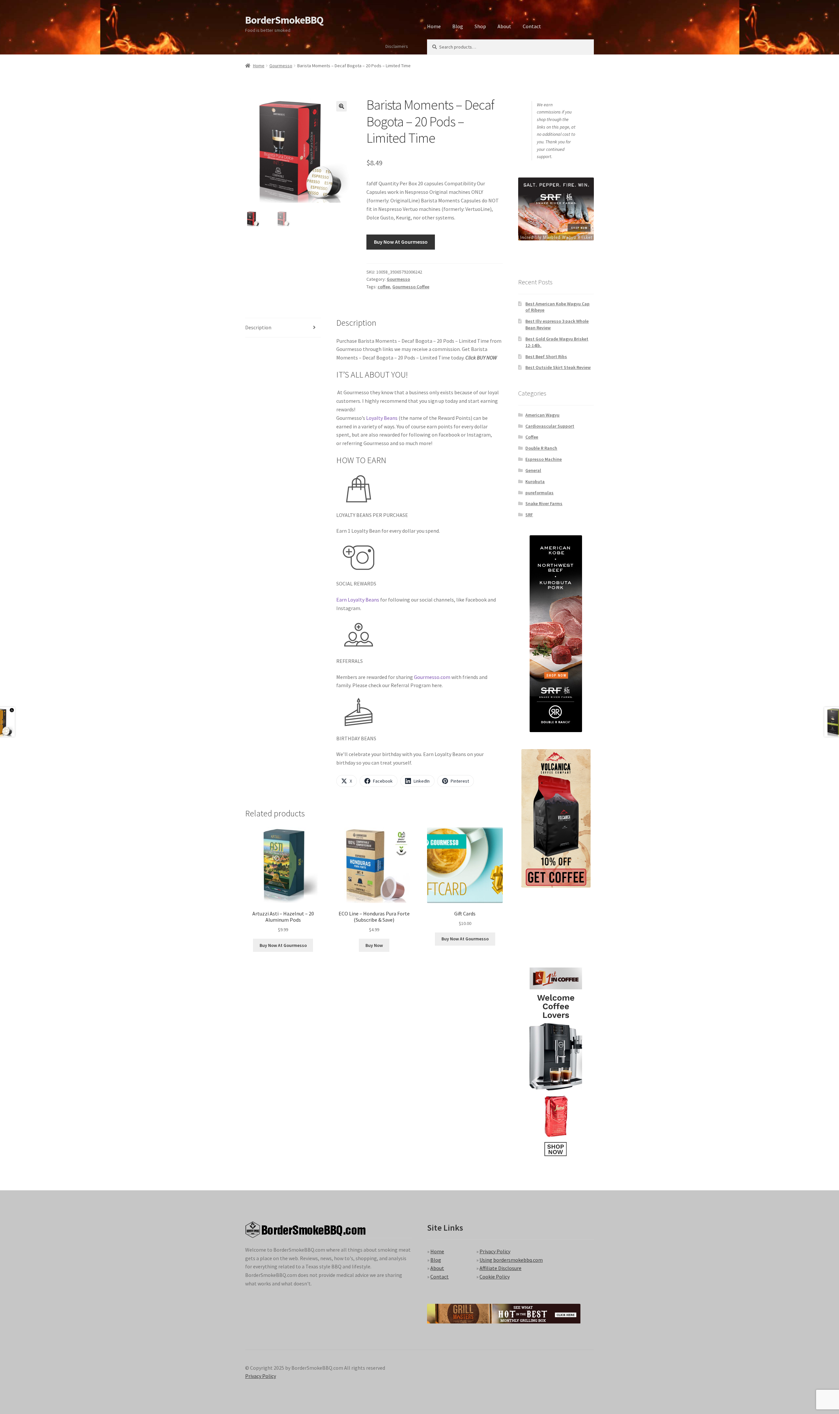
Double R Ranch (541, 448)
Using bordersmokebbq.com (511, 1260)
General (533, 470)
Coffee (531, 437)
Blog (457, 26)
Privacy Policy (494, 1251)
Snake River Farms (543, 503)
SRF (529, 515)
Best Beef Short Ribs (546, 356)
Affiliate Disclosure (500, 1268)
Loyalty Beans (382, 418)
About (504, 26)
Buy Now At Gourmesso (401, 241)
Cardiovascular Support (549, 426)
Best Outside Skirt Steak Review (558, 367)
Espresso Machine (543, 459)
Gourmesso (280, 66)
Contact (532, 26)
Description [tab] (258, 327)
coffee (384, 287)
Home (434, 26)
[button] (341, 106)
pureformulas (539, 493)
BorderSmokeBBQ (284, 20)
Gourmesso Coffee (410, 287)
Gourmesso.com (432, 677)
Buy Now (374, 945)
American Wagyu (542, 415)
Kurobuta (535, 481)
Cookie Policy (494, 1276)
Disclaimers (396, 46)
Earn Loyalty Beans (357, 599)
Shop (480, 26)
